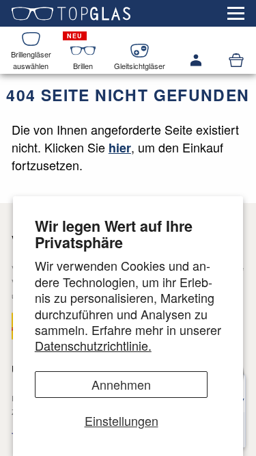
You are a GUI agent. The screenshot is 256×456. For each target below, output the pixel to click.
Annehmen (121, 384)
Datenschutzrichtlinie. (93, 345)
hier (120, 148)
